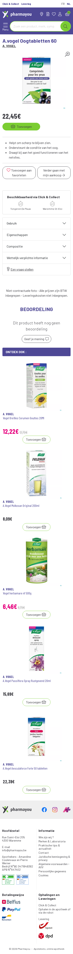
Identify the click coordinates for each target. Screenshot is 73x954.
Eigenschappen (17, 235)
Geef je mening (34, 339)
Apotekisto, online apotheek (49, 948)
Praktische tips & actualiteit (49, 847)
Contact (44, 852)
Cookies (43, 875)
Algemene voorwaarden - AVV (54, 865)
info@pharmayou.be (14, 850)
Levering (44, 919)
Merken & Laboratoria (52, 841)
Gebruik (12, 223)
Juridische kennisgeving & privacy (54, 858)
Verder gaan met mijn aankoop (54, 172)
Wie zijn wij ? (46, 837)
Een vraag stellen (22, 269)
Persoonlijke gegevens (52, 871)
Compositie (15, 246)
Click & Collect (47, 905)
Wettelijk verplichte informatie (27, 258)
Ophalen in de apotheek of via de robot (54, 910)
